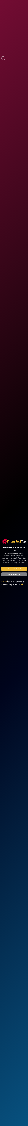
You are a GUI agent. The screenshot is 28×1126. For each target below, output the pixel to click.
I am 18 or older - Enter (14, 568)
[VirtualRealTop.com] (14, 541)
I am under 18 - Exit (14, 574)
